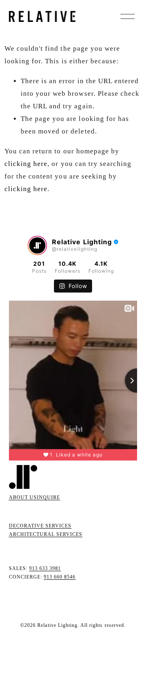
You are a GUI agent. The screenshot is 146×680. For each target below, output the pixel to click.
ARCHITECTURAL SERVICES (46, 534)
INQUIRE (48, 497)
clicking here (26, 164)
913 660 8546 (59, 577)
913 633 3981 (45, 568)
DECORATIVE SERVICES (40, 526)
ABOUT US (23, 497)
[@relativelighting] (37, 245)
